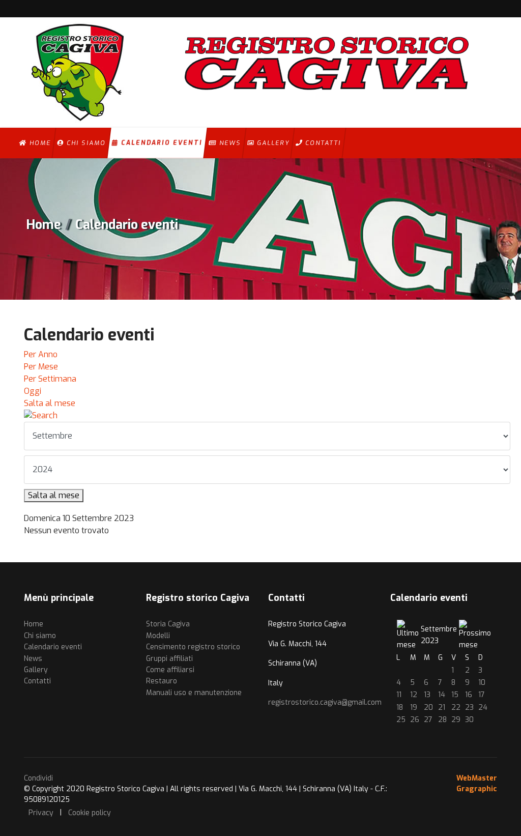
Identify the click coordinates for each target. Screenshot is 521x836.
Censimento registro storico (193, 647)
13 (427, 695)
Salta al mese (49, 403)
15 (454, 695)
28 (442, 720)
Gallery (272, 143)
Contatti (321, 143)
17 (481, 695)
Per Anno (40, 354)
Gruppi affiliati (169, 659)
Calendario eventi (160, 143)
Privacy (40, 813)
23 (469, 707)
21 (441, 707)
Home (38, 143)
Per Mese (41, 366)
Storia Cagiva (168, 624)
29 (455, 720)
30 (469, 720)
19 (413, 707)
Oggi (32, 391)
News (229, 143)
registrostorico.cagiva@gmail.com (325, 702)
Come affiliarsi (170, 670)
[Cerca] (260, 416)
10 (481, 682)
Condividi (38, 778)
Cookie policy (89, 813)
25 (401, 720)
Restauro (161, 681)
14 (441, 695)
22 (455, 707)
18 (399, 707)
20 (428, 707)
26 (414, 720)
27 (428, 720)
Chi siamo (85, 143)
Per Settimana (50, 378)
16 (468, 695)
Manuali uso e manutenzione (194, 693)
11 (398, 695)
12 (413, 695)
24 (482, 707)
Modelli (158, 636)
